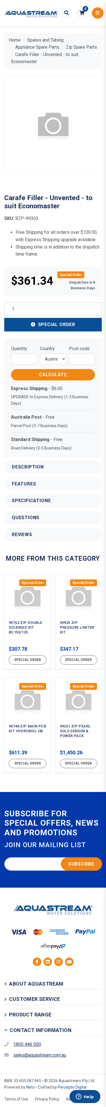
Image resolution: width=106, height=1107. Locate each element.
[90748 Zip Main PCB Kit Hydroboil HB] (28, 725)
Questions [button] (25, 517)
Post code (79, 348)
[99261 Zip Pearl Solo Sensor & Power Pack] (79, 725)
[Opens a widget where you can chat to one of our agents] (84, 1097)
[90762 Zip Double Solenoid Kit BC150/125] (28, 621)
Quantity (19, 348)
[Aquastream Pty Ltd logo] (31, 13)
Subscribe (81, 864)
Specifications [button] (31, 500)
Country (47, 348)
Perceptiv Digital (72, 1087)
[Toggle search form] (66, 13)
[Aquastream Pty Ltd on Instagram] (58, 962)
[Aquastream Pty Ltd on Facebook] (37, 962)
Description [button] (28, 467)
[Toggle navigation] (97, 13)
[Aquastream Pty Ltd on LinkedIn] (48, 962)
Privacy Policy (47, 1099)
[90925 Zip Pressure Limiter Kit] (79, 621)
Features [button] (24, 484)
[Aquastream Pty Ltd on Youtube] (69, 962)
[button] (82, 13)
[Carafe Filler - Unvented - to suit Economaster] (53, 124)
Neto (30, 1087)
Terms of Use (16, 1099)
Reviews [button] (22, 534)
